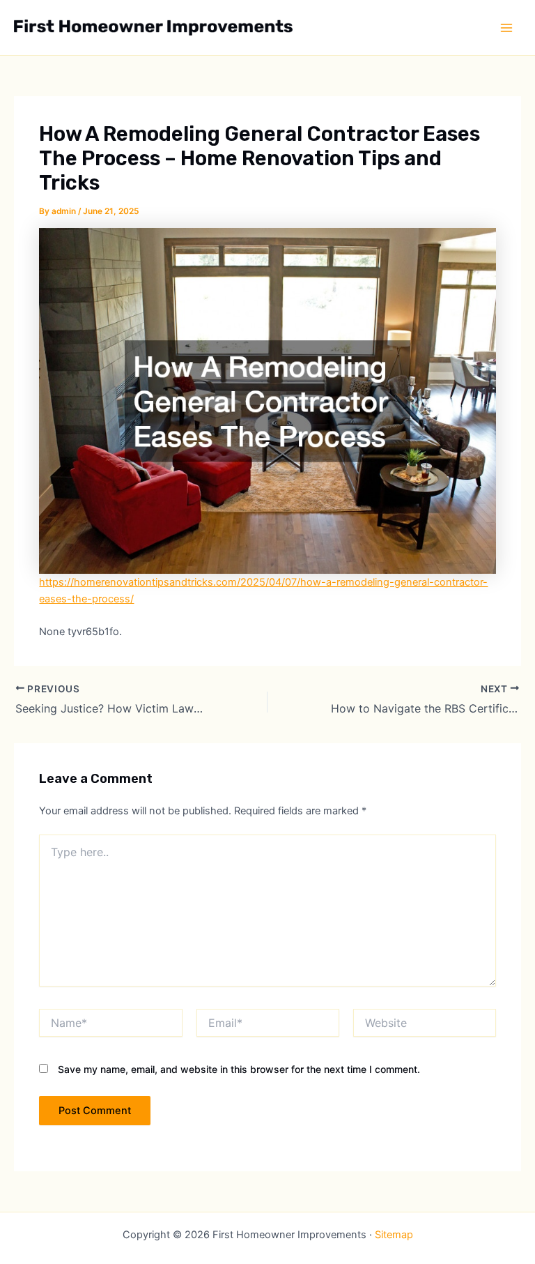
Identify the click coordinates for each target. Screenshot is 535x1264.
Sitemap (394, 1234)
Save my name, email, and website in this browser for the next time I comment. (239, 1069)
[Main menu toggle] (506, 28)
